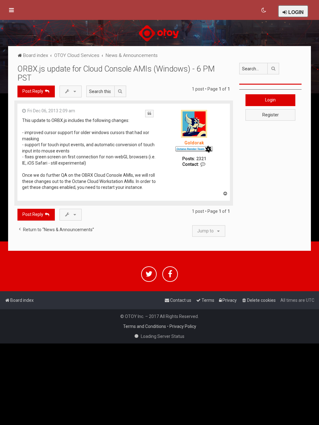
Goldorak (194, 142)
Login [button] (270, 99)
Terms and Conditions (144, 326)
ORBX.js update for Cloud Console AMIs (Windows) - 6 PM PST (116, 73)
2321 (201, 158)
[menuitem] (264, 10)
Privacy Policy (182, 326)
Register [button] (270, 114)
